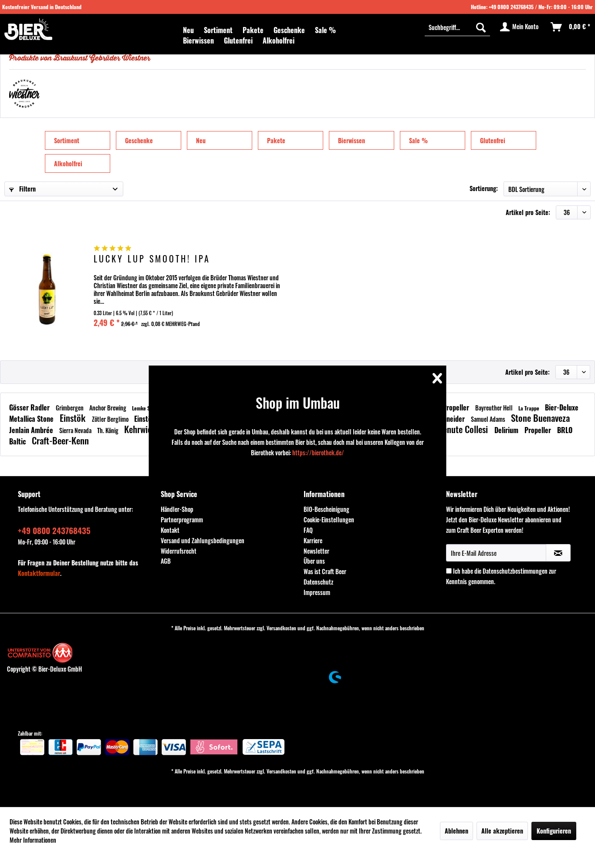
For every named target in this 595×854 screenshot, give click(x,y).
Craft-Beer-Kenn (60, 440)
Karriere (313, 540)
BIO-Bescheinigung (326, 509)
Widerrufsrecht (178, 550)
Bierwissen (351, 140)
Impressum (317, 592)
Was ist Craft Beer (325, 571)
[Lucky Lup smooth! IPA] (48, 288)
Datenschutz (318, 581)
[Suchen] (481, 27)
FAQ (308, 530)
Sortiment (66, 140)
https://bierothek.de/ (318, 452)
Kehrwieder (144, 429)
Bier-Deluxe (561, 407)
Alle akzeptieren (502, 830)
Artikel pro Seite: (528, 212)
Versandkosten (281, 628)
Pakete (276, 140)
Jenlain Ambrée (32, 430)
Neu (201, 140)
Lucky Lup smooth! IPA (152, 259)
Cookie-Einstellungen (329, 519)
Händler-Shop (177, 509)
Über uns (314, 560)
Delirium (507, 430)
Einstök (74, 417)
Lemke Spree (146, 408)
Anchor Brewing (108, 407)
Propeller (457, 407)
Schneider (451, 419)
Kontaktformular (39, 573)
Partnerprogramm (182, 519)
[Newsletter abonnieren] (558, 552)
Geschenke (139, 140)
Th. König (108, 430)
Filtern (26, 188)
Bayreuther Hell (494, 407)
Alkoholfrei (68, 163)
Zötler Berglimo (111, 419)
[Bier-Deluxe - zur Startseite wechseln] (28, 29)
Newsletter (316, 550)
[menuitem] (188, 30)
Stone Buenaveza (540, 417)
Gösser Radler (30, 407)
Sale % (418, 140)
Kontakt (170, 530)
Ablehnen (456, 830)
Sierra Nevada (76, 430)
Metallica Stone (32, 419)
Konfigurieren (554, 830)
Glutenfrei (492, 140)
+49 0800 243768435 (511, 6)
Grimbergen (70, 407)
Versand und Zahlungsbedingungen (202, 540)
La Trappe (529, 408)
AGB (166, 560)
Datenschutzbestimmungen (515, 570)
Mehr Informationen (33, 839)
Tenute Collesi (464, 429)
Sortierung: (484, 188)
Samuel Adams (489, 419)
